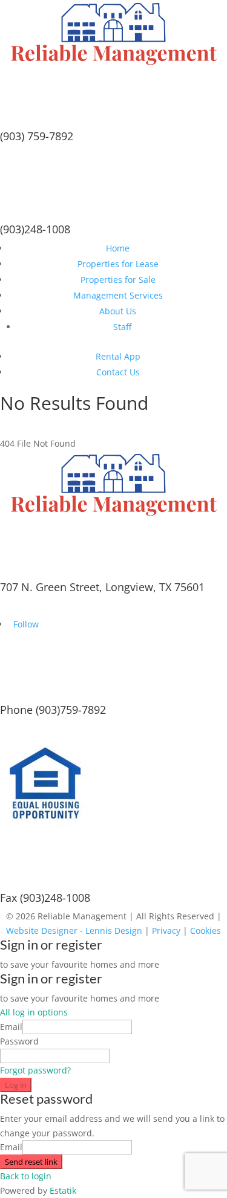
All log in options (34, 1012)
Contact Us (118, 372)
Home (118, 248)
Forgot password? (35, 1070)
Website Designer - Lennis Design (74, 930)
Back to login (25, 1176)
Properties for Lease (118, 264)
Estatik (63, 1190)
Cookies (205, 930)
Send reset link (31, 1161)
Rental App (118, 356)
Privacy (166, 930)
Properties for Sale (118, 279)
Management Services (118, 295)
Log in (16, 1085)
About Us (117, 311)
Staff (122, 326)
